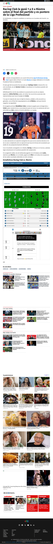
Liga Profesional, (38, 78)
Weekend (5, 535)
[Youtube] (28, 525)
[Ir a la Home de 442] (8, 4)
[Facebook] (22, 525)
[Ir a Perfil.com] (47, 1)
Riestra (29, 268)
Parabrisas (5, 536)
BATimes (13, 535)
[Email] (16, 73)
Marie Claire (6, 533)
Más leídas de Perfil (9, 333)
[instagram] (19, 525)
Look (12, 531)
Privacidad (36, 532)
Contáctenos (37, 531)
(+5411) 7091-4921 (29, 542)
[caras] (32, 497)
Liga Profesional (22, 268)
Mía (12, 533)
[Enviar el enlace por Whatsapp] (12, 73)
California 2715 (8, 542)
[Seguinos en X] (25, 525)
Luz (12, 532)
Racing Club (5, 268)
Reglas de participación (45, 531)
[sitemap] (33, 525)
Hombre (5, 534)
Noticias (5, 532)
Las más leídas (8, 309)
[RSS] (31, 525)
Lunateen (13, 534)
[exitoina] (9, 497)
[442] (26, 521)
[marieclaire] (20, 497)
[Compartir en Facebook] (4, 73)
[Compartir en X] (8, 73)
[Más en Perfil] (11, 493)
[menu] (4, 3)
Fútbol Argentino (13, 268)
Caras (5, 531)
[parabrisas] (44, 497)
